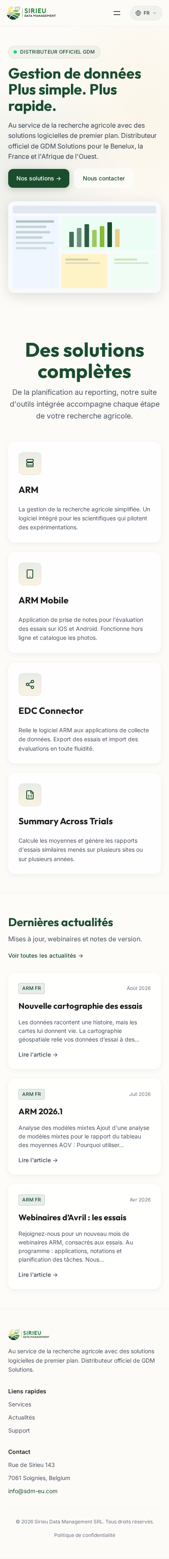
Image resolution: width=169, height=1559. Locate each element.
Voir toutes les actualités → (45, 955)
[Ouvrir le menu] (117, 13)
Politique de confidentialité (84, 1535)
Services (19, 1404)
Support (19, 1430)
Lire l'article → (38, 1054)
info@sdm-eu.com (32, 1490)
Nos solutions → (38, 178)
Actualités (21, 1417)
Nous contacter (104, 178)
